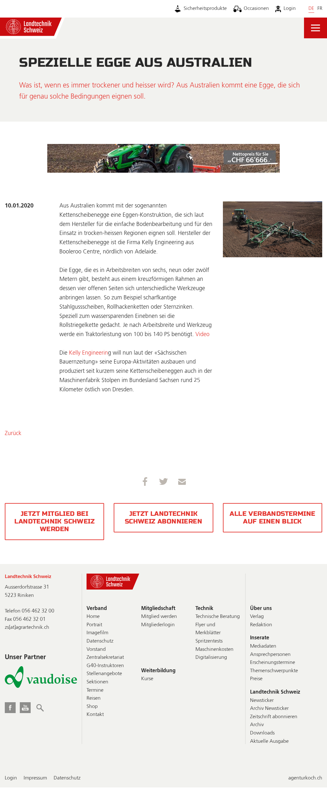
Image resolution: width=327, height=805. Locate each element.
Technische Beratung (217, 616)
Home (93, 616)
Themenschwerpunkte (274, 670)
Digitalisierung (211, 657)
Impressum (35, 778)
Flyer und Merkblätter (208, 629)
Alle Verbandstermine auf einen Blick (272, 517)
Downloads (262, 733)
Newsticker (262, 700)
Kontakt (95, 714)
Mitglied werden (159, 616)
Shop (92, 706)
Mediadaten (263, 646)
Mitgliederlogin (158, 625)
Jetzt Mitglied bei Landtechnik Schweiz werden (54, 521)
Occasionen (256, 8)
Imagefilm (97, 633)
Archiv (257, 724)
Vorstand (96, 649)
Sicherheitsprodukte (205, 8)
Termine (95, 690)
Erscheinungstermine (272, 662)
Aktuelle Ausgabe (269, 741)
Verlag (257, 616)
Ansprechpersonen (270, 654)
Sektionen (97, 682)
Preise (256, 678)
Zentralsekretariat (105, 657)
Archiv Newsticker (269, 708)
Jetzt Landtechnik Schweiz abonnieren (163, 517)
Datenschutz (100, 641)
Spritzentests (209, 641)
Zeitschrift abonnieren (273, 716)
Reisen (94, 698)
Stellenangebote (104, 673)
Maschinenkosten (214, 649)
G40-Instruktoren (105, 665)
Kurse (147, 678)
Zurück (13, 433)
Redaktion (261, 625)
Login (289, 8)
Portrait (94, 625)
